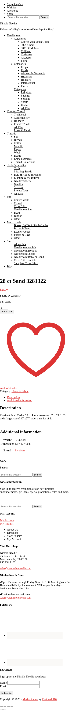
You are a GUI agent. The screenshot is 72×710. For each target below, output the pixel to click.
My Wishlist (6, 523)
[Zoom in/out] (1, 706)
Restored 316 (49, 699)
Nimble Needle (8, 23)
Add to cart (7, 311)
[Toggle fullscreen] (4, 706)
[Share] (8, 706)
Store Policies (14, 535)
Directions (12, 532)
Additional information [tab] (19, 400)
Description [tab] (13, 397)
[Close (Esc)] (11, 706)
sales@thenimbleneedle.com (15, 568)
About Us (12, 529)
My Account (7, 520)
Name (3, 682)
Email (3, 686)
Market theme (30, 699)
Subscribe (6, 693)
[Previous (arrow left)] (1, 709)
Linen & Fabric (20, 391)
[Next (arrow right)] (4, 709)
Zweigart (20, 450)
